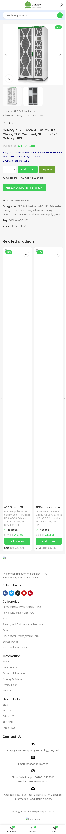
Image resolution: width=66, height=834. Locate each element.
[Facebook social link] (12, 226)
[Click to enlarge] (9, 78)
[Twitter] (11, 593)
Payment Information (14, 673)
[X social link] (16, 226)
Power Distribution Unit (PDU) (19, 612)
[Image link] (19, 562)
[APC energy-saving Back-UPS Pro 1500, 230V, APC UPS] (49, 376)
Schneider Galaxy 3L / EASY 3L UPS (23, 115)
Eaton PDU (9, 727)
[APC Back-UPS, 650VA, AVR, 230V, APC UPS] (17, 376)
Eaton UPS (8, 716)
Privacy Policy (10, 684)
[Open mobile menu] (4, 5)
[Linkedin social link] (25, 226)
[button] (6, 54)
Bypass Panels (10, 641)
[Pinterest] (30, 593)
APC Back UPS (12, 521)
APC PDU (8, 722)
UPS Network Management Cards (21, 636)
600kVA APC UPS (19, 220)
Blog (5, 704)
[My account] (61, 5)
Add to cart (27, 169)
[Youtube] (24, 593)
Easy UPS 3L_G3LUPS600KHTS (21, 152)
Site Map (7, 690)
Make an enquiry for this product (24, 187)
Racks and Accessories (15, 647)
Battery (7, 630)
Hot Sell (14, 525)
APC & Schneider (23, 111)
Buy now (47, 169)
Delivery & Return (12, 679)
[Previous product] (5, 123)
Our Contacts (10, 667)
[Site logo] (33, 4)
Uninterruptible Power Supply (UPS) (40, 214)
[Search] (60, 15)
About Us (8, 661)
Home (6, 111)
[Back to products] (9, 123)
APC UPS (43, 206)
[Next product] (13, 123)
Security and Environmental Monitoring (24, 624)
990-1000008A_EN (51, 152)
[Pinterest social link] (21, 226)
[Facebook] (5, 593)
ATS (5, 618)
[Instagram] (17, 593)
